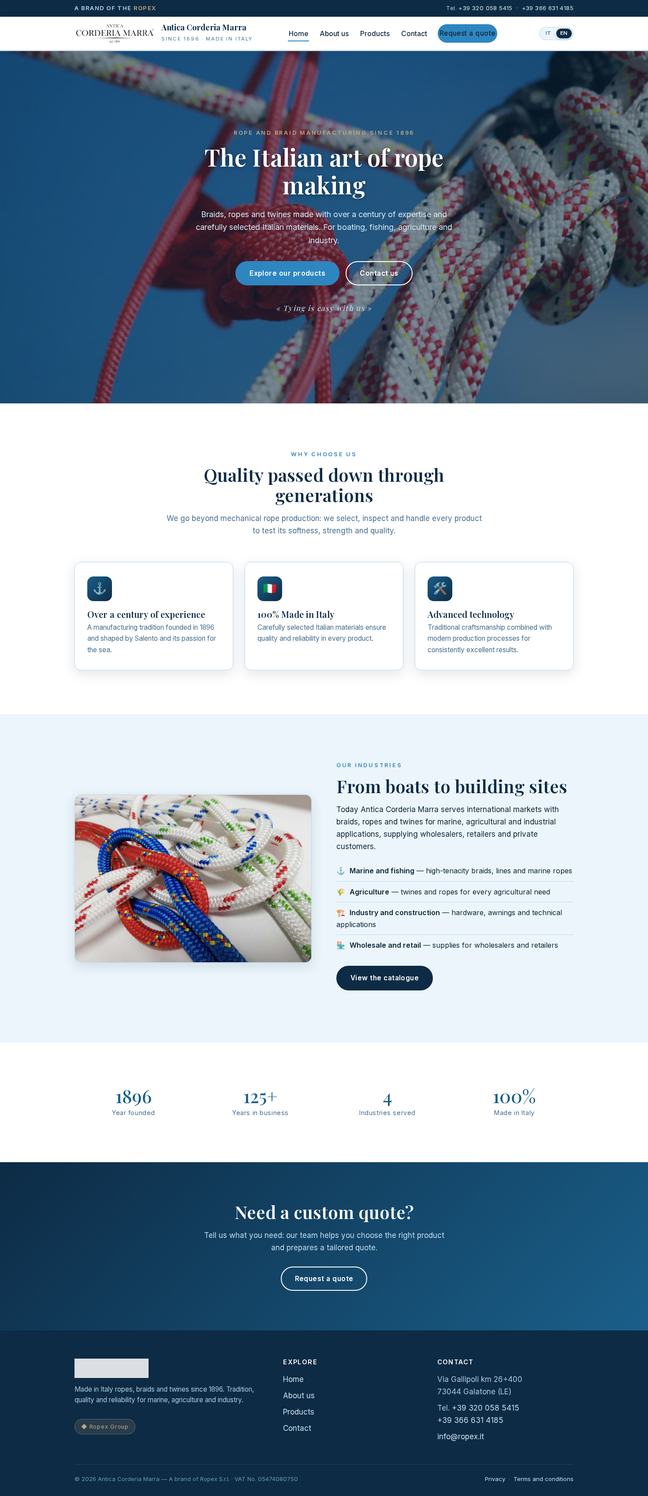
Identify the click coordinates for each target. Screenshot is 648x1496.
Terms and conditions (544, 1478)
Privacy (495, 1478)
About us (334, 34)
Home (298, 34)
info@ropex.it (460, 1436)
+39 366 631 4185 (548, 7)
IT (549, 33)
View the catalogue (384, 978)
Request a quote (467, 33)
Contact (414, 34)
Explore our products (287, 273)
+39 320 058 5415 (485, 7)
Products (375, 34)
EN (564, 33)
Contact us (379, 273)
